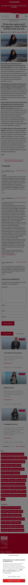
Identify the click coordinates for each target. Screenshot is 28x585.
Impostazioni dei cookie (14, 576)
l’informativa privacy (11, 570)
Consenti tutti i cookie (14, 580)
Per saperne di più (7, 572)
